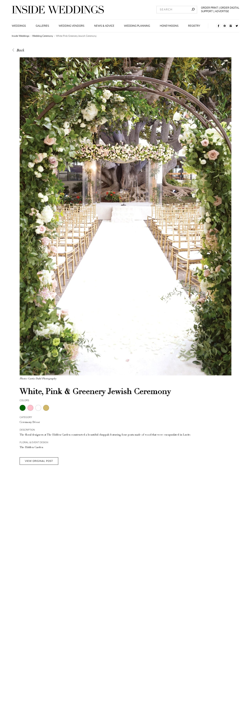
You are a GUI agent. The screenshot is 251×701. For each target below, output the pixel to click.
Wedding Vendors (71, 26)
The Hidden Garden (31, 447)
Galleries (42, 26)
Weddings (19, 26)
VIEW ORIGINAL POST (39, 461)
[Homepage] (58, 10)
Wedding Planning (137, 26)
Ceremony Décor (30, 422)
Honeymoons (169, 26)
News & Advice (104, 26)
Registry (194, 26)
